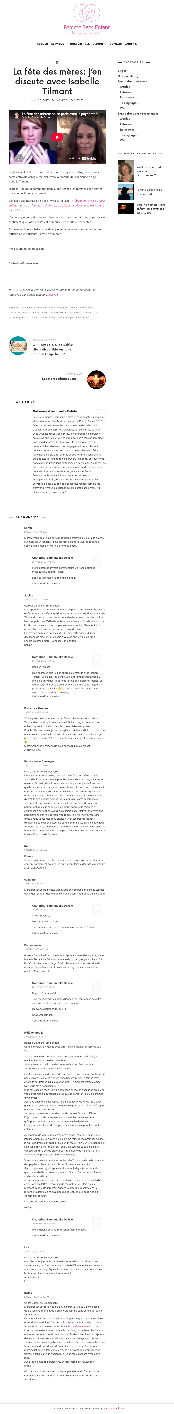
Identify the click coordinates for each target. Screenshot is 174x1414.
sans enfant (82, 317)
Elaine (28, 1292)
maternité (76, 312)
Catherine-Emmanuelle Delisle (39, 308)
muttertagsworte (19, 317)
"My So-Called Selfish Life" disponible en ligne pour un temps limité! (57, 348)
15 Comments (61, 100)
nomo (35, 317)
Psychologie (66, 317)
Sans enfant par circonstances (138, 113)
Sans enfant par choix (132, 81)
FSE (46, 312)
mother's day (92, 312)
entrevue (15, 312)
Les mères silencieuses (57, 377)
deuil (91, 308)
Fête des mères (31, 312)
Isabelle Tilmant (59, 312)
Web (123, 108)
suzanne (30, 879)
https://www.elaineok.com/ (83, 1326)
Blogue (122, 71)
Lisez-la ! (52, 294)
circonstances (78, 308)
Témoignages (129, 103)
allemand (14, 308)
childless (62, 308)
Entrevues (43, 100)
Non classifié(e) (128, 76)
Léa (26, 1247)
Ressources (127, 97)
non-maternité (48, 317)
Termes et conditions (114, 1409)
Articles (125, 87)
